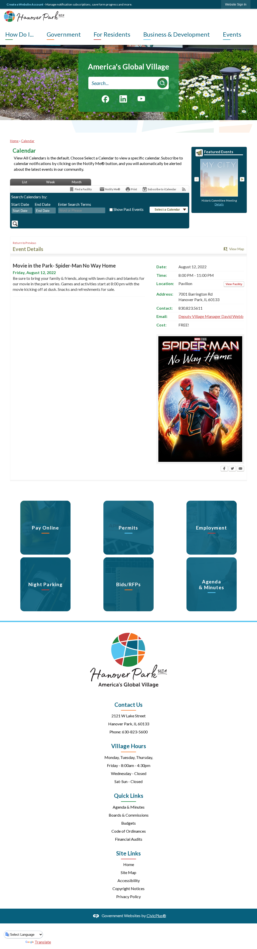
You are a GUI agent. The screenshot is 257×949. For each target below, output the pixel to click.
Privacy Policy (128, 896)
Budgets (128, 823)
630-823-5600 (135, 731)
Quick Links (128, 795)
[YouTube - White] (141, 98)
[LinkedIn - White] (123, 99)
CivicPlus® (156, 915)
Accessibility (128, 880)
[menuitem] (24, 34)
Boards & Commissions (129, 815)
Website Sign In (235, 4)
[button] (162, 83)
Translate (43, 941)
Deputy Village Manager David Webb (210, 316)
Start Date (20, 204)
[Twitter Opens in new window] (232, 469)
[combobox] (22, 210)
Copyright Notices (128, 888)
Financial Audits (128, 839)
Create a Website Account (25, 4)
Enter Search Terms (74, 204)
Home (14, 141)
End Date (42, 204)
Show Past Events (128, 209)
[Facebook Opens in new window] (224, 469)
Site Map (128, 872)
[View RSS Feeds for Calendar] (183, 189)
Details (219, 204)
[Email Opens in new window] (240, 469)
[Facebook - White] (105, 99)
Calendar (27, 141)
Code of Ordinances (128, 831)
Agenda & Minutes (129, 807)
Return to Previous (24, 242)
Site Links (128, 853)
